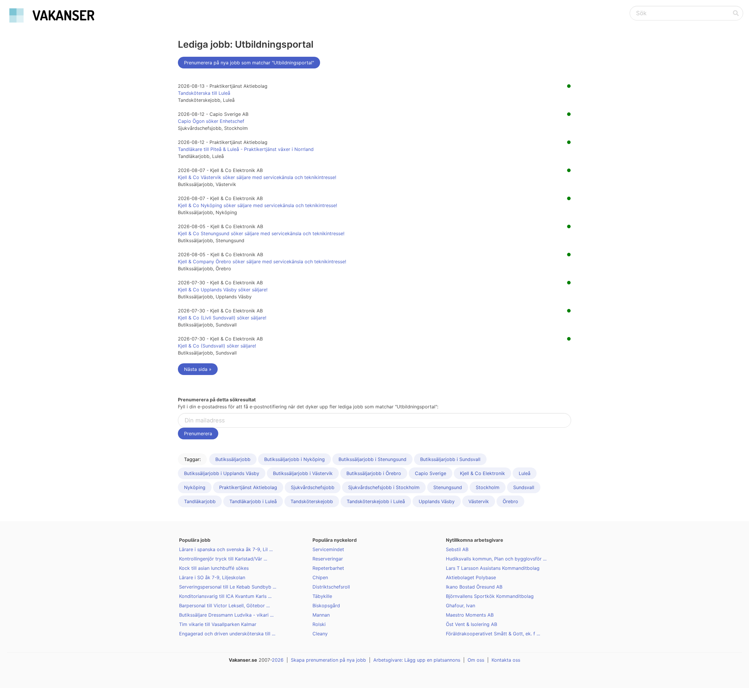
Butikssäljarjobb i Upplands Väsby (221, 473)
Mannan (321, 615)
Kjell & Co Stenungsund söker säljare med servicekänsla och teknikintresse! (261, 233)
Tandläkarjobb (200, 501)
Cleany (320, 634)
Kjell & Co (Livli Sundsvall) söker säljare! (222, 318)
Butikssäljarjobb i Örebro (373, 473)
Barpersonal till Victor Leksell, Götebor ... (224, 605)
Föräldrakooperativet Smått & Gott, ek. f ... (493, 634)
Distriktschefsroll (331, 587)
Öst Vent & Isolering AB (471, 624)
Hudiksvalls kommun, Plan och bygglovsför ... (496, 559)
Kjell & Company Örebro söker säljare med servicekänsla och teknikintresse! (262, 261)
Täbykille (322, 596)
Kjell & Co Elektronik (482, 473)
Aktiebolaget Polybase (471, 577)
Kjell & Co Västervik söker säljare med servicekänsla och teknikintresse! (257, 177)
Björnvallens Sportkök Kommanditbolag (490, 596)
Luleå (524, 473)
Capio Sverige (430, 473)
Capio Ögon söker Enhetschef (211, 121)
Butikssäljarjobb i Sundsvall (450, 459)
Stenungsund (447, 487)
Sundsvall (523, 487)
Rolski (319, 624)
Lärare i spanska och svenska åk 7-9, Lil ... (226, 549)
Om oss (476, 660)
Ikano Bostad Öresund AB (474, 587)
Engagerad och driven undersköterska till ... (227, 634)
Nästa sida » (198, 369)
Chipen (320, 577)
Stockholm (487, 487)
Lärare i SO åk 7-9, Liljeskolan (212, 577)
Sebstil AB (457, 549)
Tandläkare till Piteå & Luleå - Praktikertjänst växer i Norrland (246, 149)
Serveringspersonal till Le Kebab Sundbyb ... (227, 587)
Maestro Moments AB (470, 615)
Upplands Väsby (437, 501)
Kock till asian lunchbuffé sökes (214, 568)
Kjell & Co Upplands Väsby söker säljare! (222, 290)
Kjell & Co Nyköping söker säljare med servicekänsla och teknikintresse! (257, 205)
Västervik (478, 501)
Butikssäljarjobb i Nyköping (294, 459)
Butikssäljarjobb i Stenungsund (372, 459)
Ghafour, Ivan (460, 605)
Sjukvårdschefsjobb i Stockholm (384, 487)
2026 (278, 660)
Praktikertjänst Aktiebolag (248, 487)
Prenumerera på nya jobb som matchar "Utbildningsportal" (249, 63)
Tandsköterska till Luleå (204, 93)
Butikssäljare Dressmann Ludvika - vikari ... (226, 615)
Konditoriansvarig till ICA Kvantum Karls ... (225, 596)
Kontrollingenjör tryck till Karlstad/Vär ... (223, 559)
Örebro (510, 501)
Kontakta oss (506, 660)
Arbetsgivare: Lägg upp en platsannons (416, 660)
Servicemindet (328, 549)
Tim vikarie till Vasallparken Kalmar (217, 624)
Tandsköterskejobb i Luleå (376, 501)
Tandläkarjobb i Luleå (253, 501)
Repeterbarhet (328, 568)
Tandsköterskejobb (312, 501)
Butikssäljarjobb (232, 459)
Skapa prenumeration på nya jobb (328, 660)
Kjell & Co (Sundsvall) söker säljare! (217, 346)
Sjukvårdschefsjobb (312, 487)
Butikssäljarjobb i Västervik (303, 473)
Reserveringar (327, 559)
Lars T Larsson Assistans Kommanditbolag (493, 568)
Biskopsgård (326, 605)
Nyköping (194, 487)
